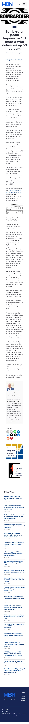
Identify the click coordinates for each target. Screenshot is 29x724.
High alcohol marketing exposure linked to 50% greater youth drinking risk (14, 589)
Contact (22, 700)
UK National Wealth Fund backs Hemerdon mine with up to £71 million (14, 544)
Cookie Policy (5, 712)
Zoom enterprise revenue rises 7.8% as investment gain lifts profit (13, 562)
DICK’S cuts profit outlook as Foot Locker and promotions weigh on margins (13, 607)
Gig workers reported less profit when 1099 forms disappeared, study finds (14, 625)
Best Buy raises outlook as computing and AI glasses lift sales (13, 498)
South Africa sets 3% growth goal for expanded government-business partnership (14, 670)
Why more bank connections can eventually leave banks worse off (14, 571)
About (23, 698)
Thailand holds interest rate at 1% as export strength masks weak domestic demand (14, 516)
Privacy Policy (5, 709)
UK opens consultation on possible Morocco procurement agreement (14, 644)
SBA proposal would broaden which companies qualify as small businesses (14, 525)
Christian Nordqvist (16, 53)
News (14, 27)
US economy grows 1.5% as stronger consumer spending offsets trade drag (13, 553)
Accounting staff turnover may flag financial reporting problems (14, 662)
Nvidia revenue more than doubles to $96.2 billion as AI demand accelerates (13, 535)
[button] (19, 4)
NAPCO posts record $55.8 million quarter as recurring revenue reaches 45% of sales (13, 653)
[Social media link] (4, 699)
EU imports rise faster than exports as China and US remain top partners (14, 507)
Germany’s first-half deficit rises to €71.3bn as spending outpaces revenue (14, 579)
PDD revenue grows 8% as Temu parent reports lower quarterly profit (14, 616)
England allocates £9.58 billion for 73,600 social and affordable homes (14, 598)
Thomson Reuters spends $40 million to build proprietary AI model (13, 635)
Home (23, 696)
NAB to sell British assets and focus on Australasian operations (18, 472)
